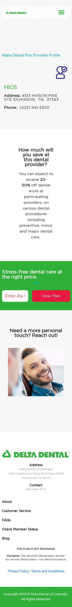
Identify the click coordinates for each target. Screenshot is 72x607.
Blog (5, 538)
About (7, 502)
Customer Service (16, 511)
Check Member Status (20, 529)
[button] (61, 12)
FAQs (6, 520)
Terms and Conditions (47, 571)
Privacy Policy (18, 571)
